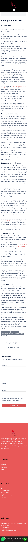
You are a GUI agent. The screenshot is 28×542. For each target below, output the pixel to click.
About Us (3, 464)
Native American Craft (6, 495)
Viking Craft (4, 494)
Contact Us (4, 467)
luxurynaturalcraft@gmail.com (8, 530)
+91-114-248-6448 (5, 525)
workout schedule (19, 333)
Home (3, 14)
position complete (6, 331)
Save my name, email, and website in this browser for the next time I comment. (12, 399)
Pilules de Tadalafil (21, 246)
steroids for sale (9, 220)
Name (4, 377)
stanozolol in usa (23, 244)
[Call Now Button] (25, 539)
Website (4, 390)
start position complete (7, 333)
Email (4, 383)
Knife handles (4, 488)
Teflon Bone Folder (5, 490)
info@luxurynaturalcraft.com (8, 529)
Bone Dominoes (5, 492)
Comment (5, 365)
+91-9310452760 (5, 527)
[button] (3, 539)
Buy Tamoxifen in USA (13, 347)
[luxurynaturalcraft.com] (14, 4)
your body (4, 335)
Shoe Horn (3, 497)
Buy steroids (10, 200)
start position (15, 331)
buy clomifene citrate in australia (18, 105)
